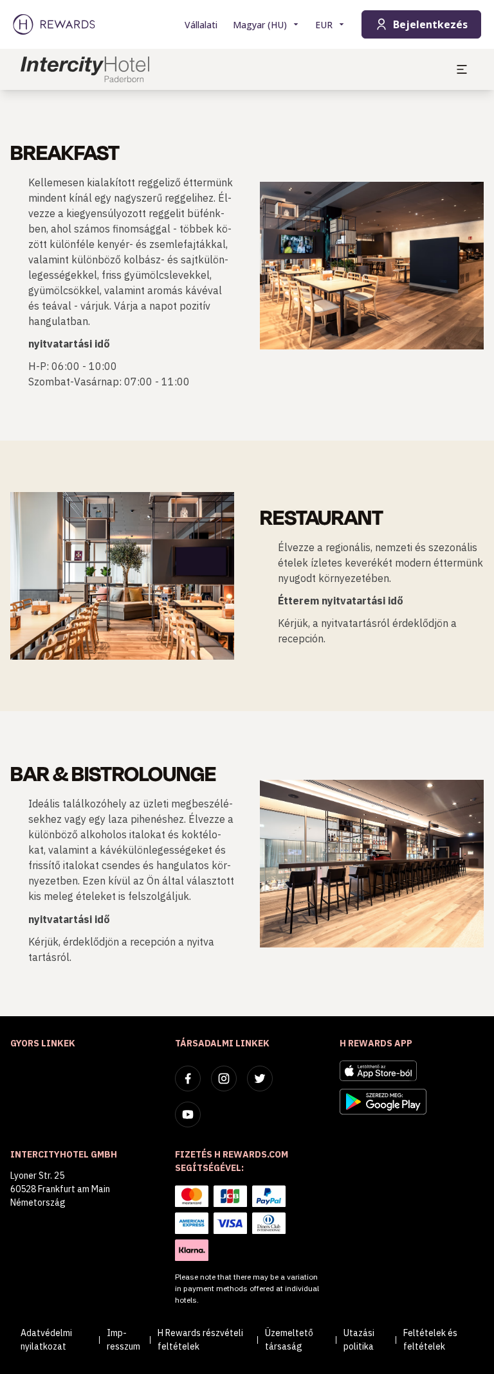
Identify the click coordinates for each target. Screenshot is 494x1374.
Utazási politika (358, 1339)
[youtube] (188, 1114)
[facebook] (188, 1078)
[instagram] (224, 1078)
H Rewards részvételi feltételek (200, 1339)
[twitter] (260, 1078)
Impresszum (123, 1339)
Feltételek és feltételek (430, 1339)
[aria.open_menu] (461, 69)
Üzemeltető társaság (289, 1339)
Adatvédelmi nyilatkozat (46, 1339)
